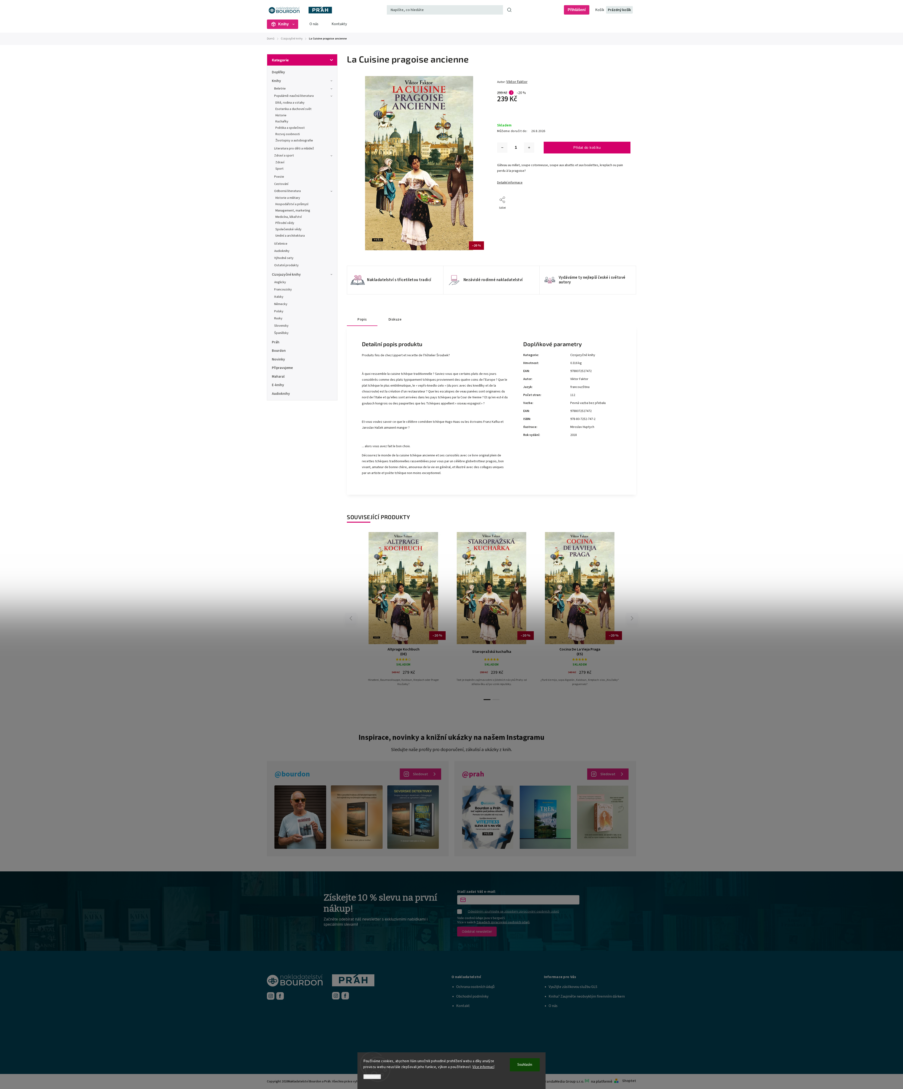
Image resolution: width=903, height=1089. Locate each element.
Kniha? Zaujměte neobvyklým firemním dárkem (587, 996)
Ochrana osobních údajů (475, 986)
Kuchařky (281, 121)
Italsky (278, 296)
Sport (279, 168)
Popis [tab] (362, 319)
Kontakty (339, 24)
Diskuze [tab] (395, 319)
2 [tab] (495, 699)
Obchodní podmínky (472, 996)
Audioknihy (281, 251)
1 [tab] (487, 699)
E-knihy (278, 385)
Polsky (278, 311)
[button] (498, 976)
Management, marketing (292, 210)
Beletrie (280, 88)
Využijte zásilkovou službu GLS (573, 986)
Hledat (509, 10)
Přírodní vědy (284, 223)
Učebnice (280, 243)
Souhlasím (524, 1064)
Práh (275, 342)
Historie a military (287, 198)
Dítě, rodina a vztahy (290, 102)
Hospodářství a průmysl (291, 204)
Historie (280, 115)
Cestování (281, 184)
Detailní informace (510, 182)
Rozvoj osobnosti (287, 134)
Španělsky (281, 333)
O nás (313, 24)
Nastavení (372, 1076)
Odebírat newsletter (477, 931)
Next (632, 618)
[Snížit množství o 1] (502, 147)
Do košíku (405, 626)
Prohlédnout (405, 638)
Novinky (278, 359)
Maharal (278, 376)
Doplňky (278, 72)
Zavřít (616, 214)
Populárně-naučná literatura (294, 96)
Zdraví (279, 162)
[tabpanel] (580, 613)
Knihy (276, 80)
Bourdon (279, 350)
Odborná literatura (287, 191)
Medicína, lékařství (288, 217)
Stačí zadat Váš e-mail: (476, 891)
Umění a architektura (290, 235)
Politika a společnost (290, 127)
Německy (280, 304)
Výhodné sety (283, 258)
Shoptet (629, 1080)
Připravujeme (282, 367)
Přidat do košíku (587, 147)
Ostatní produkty (286, 265)
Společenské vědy (288, 229)
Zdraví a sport (284, 155)
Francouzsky (283, 289)
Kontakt (463, 1005)
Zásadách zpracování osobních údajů (503, 922)
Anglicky (280, 282)
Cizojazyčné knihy (286, 274)
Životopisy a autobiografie (294, 140)
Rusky (278, 318)
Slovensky (281, 325)
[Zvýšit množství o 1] (529, 147)
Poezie (279, 176)
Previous (351, 618)
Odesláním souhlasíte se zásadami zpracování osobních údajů (513, 911)
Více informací (483, 1067)
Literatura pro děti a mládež (294, 148)
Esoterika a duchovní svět (293, 109)
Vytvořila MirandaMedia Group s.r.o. (555, 1081)
